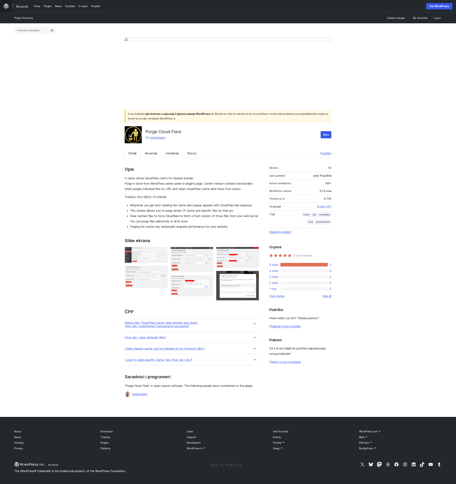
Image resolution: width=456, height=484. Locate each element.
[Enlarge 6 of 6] (254, 275)
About (17, 431)
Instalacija (172, 153)
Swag (278, 448)
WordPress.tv (196, 448)
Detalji (132, 153)
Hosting (18, 442)
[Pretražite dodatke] (52, 30)
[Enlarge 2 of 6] (163, 270)
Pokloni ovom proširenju (285, 362)
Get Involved (280, 431)
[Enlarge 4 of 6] (208, 280)
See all (327, 296)
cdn (314, 214)
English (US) (324, 206)
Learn (190, 431)
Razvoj (191, 153)
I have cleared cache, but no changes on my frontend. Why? (165, 348)
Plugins (104, 442)
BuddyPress (367, 448)
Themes (105, 437)
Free (310, 222)
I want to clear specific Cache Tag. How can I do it (158, 360)
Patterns (105, 448)
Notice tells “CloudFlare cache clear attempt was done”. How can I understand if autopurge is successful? (161, 324)
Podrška (325, 153)
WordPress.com (370, 431)
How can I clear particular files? (145, 337)
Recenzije (151, 153)
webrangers (157, 137)
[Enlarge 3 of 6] (208, 251)
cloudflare (324, 214)
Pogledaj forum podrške (285, 326)
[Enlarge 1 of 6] (163, 251)
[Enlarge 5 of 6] (254, 251)
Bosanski (53, 464)
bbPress (365, 442)
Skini (326, 134)
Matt (363, 437)
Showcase (106, 431)
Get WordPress (439, 6)
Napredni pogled (280, 232)
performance (323, 222)
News (17, 437)
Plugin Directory (23, 17)
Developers (194, 442)
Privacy (18, 448)
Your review (277, 296)
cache (306, 214)
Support (191, 437)
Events (277, 437)
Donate (279, 442)
